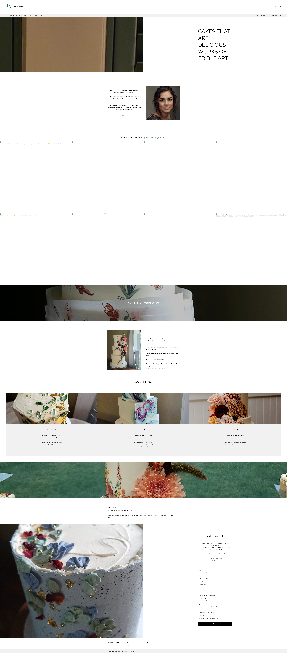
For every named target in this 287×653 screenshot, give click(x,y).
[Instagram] (273, 15)
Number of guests (202, 598)
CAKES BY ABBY (19, 6)
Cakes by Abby (114, 643)
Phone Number (202, 575)
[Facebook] (271, 15)
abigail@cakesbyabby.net (262, 15)
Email (199, 570)
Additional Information (204, 615)
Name (199, 564)
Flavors (200, 604)
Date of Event (201, 581)
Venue (199, 592)
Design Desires (202, 609)
